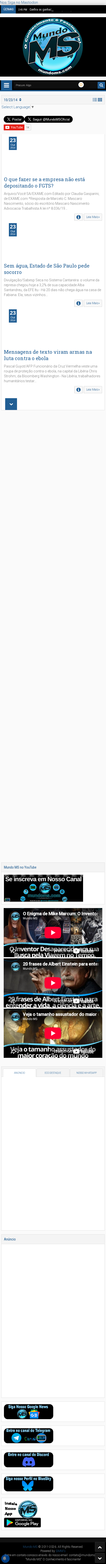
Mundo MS (30, 1547)
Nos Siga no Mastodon (19, 2)
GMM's (61, 1551)
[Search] (101, 85)
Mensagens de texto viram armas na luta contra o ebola (48, 355)
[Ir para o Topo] (100, 1547)
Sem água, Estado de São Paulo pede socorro (46, 268)
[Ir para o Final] (100, 1558)
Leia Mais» (93, 217)
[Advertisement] (53, 636)
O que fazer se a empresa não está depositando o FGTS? (44, 182)
